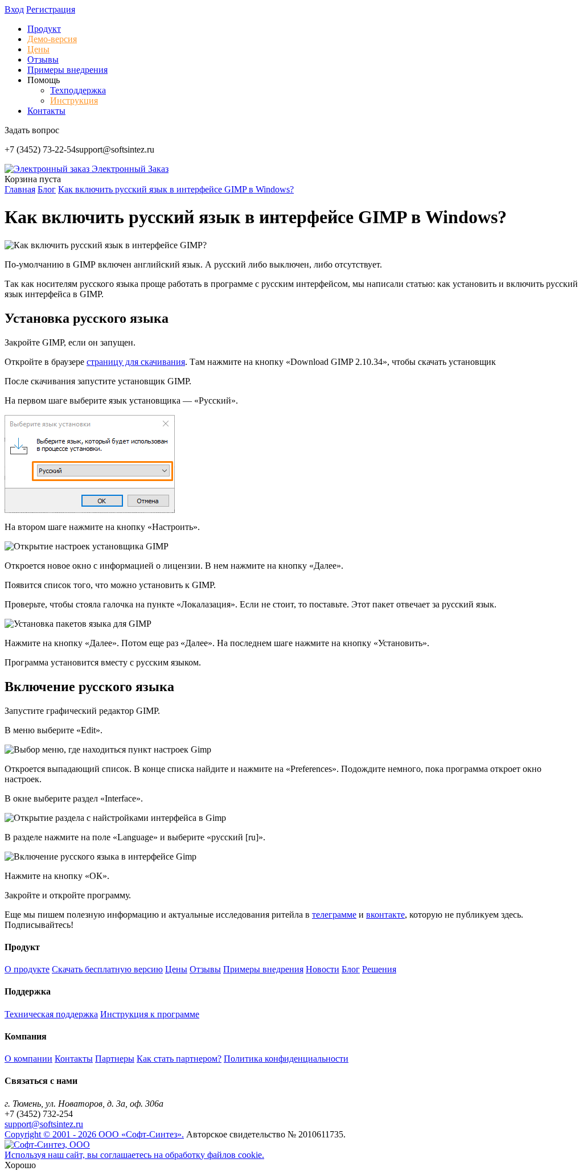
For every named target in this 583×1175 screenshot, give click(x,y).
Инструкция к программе (149, 1014)
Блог (351, 969)
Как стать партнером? (179, 1058)
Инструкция (74, 100)
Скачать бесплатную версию (107, 969)
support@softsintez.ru (44, 1124)
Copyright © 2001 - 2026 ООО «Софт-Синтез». (94, 1134)
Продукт (44, 29)
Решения (379, 969)
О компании (28, 1058)
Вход (14, 9)
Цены (38, 49)
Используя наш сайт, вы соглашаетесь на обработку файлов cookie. (134, 1155)
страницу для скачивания (136, 362)
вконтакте (385, 914)
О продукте (27, 969)
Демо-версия (52, 39)
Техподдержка (78, 90)
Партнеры (114, 1058)
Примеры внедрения (67, 70)
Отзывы (43, 59)
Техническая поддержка (51, 1014)
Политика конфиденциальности (286, 1058)
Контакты (46, 111)
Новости (322, 969)
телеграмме (334, 914)
